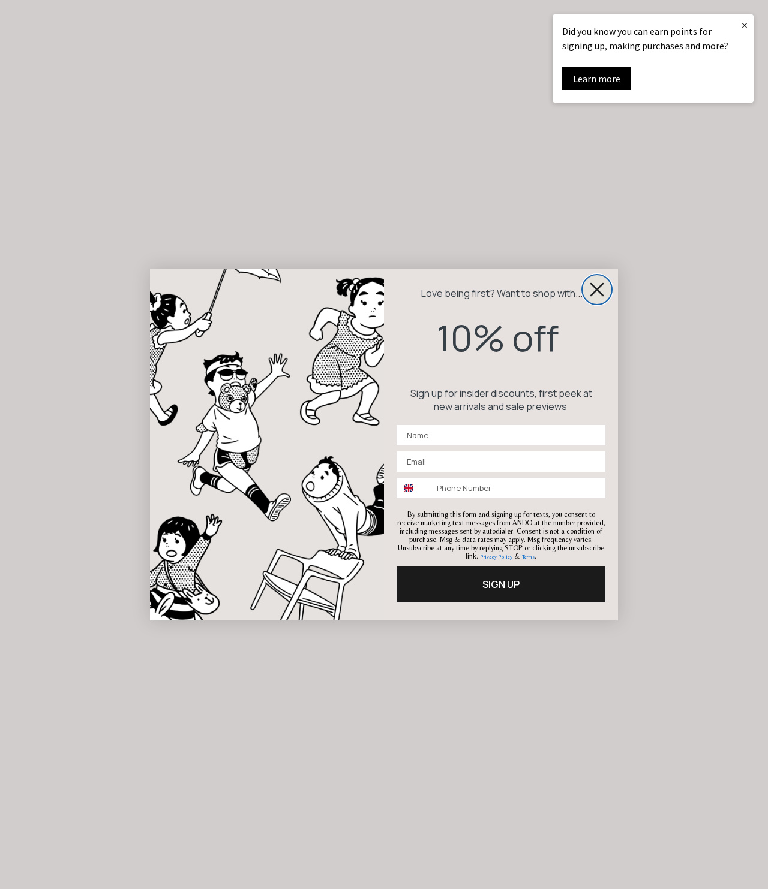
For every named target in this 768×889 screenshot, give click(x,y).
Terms (528, 557)
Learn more (596, 79)
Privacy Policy (496, 557)
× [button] (745, 24)
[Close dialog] (597, 290)
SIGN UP (501, 584)
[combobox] (414, 488)
